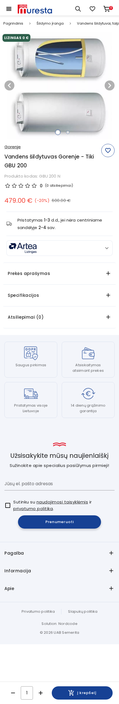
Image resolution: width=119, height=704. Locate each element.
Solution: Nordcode (59, 623)
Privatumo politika (38, 611)
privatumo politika (33, 508)
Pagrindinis (13, 23)
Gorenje (12, 147)
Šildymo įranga (50, 23)
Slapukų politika (82, 611)
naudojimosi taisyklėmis (62, 502)
